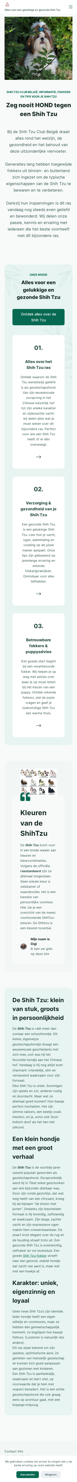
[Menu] (70, 7)
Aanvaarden (27, 1474)
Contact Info (14, 1451)
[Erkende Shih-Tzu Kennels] (38, 725)
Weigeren (51, 1474)
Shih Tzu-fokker (35, 1256)
